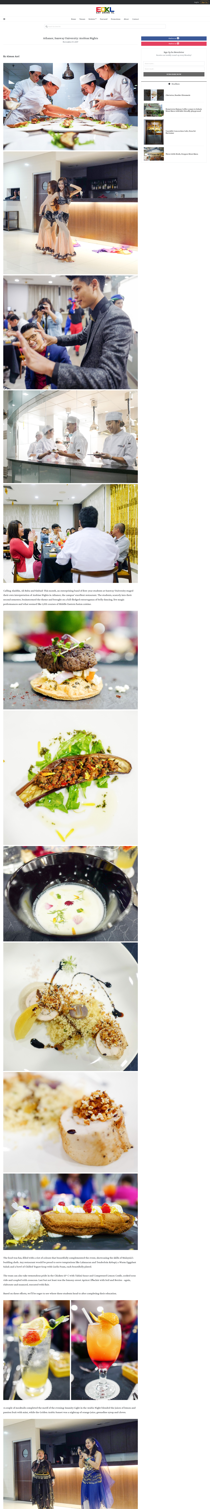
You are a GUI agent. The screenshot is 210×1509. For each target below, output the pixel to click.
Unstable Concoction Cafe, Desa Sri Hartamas (181, 132)
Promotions (115, 19)
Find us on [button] (172, 38)
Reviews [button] (92, 19)
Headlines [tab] (175, 84)
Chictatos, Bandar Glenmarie (178, 95)
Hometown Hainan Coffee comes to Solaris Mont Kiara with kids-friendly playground (184, 110)
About (126, 19)
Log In (196, 2)
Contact (135, 19)
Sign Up (204, 2)
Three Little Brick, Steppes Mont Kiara (182, 154)
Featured (103, 19)
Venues (82, 19)
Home (73, 19)
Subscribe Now (174, 74)
